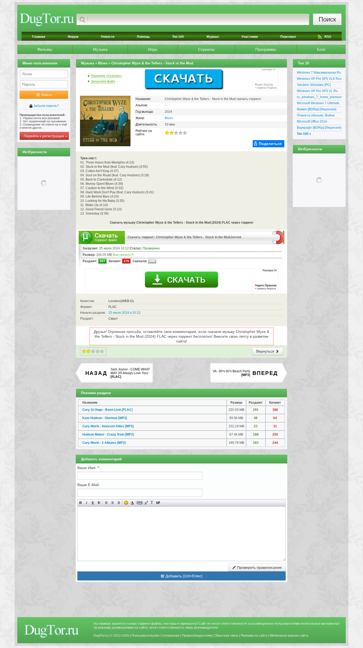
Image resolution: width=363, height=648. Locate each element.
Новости (107, 37)
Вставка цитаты (146, 502)
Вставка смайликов (126, 502)
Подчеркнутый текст (93, 502)
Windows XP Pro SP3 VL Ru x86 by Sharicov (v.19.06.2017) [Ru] (319, 91)
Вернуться (265, 351)
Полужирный (81, 502)
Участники (250, 37)
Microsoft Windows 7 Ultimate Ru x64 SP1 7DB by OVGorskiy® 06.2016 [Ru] (318, 104)
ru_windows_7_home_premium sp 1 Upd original (319, 98)
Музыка (100, 49)
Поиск (327, 19)
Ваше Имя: (88, 468)
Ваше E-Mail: (88, 485)
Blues (169, 118)
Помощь (143, 37)
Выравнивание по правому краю (119, 502)
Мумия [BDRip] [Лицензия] (316, 109)
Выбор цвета (132, 502)
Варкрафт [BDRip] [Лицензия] (319, 127)
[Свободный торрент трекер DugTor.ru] (51, 631)
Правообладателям (197, 635)
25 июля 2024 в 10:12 (124, 313)
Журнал (212, 37)
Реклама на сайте (254, 635)
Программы (265, 49)
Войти (46, 95)
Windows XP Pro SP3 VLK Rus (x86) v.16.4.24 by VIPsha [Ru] (319, 79)
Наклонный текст (87, 502)
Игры (152, 49)
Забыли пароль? (46, 106)
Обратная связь (226, 635)
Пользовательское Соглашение (156, 635)
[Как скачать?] (123, 255)
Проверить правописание (259, 567)
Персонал (288, 37)
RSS (327, 37)
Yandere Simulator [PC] (314, 85)
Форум (73, 37)
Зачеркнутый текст (99, 502)
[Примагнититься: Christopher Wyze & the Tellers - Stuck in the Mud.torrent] (278, 237)
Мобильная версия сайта (289, 635)
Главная (38, 37)
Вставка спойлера (158, 502)
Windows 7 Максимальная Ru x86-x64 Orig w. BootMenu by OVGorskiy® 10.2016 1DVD (319, 73)
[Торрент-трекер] (47, 19)
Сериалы (206, 49)
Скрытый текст (140, 502)
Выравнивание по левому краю (106, 502)
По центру (112, 502)
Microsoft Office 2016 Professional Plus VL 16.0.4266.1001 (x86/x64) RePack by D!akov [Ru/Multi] (317, 122)
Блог (321, 49)
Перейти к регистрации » (45, 136)
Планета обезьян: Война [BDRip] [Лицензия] (316, 116)
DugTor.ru (101, 635)
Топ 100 (178, 37)
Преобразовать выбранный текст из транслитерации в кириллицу (152, 502)
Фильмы (44, 49)
